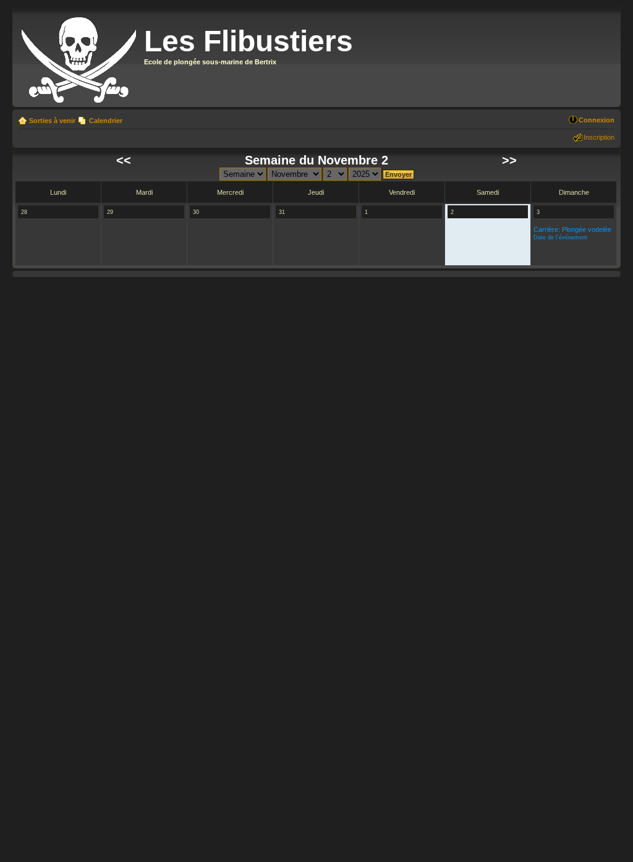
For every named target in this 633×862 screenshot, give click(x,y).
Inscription (599, 137)
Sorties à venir (52, 120)
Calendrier (105, 120)
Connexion (596, 120)
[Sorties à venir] (79, 57)
